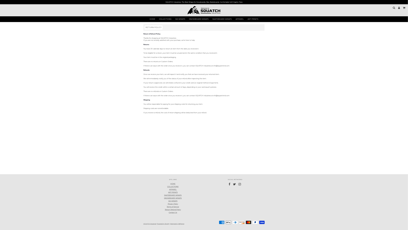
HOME (152, 19)
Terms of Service (173, 207)
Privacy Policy (173, 204)
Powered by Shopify (163, 224)
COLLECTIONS (165, 19)
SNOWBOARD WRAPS (199, 19)
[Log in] (397, 7)
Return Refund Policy (173, 210)
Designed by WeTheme (177, 224)
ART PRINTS (253, 19)
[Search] (392, 7)
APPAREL (240, 19)
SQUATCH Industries (149, 224)
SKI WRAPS (180, 19)
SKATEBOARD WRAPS (222, 19)
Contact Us (173, 212)
